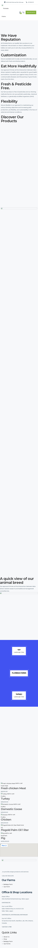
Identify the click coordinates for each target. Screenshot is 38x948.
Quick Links (9, 932)
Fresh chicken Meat (13, 788)
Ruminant (4, 835)
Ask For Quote (31, 12)
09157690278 (31, 2)
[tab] (19, 896)
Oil (2, 827)
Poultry (3, 796)
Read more (20, 825)
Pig (3, 838)
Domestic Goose (11, 809)
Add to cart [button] (19, 783)
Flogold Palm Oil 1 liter (15, 830)
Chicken (6, 819)
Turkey (5, 798)
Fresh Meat (4, 786)
